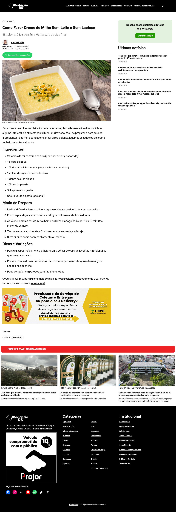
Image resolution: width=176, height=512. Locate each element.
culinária (7, 337)
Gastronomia (8, 21)
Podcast (94, 440)
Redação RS (17, 337)
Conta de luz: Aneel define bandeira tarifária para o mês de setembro (144, 80)
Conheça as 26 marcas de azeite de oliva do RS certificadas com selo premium (140, 69)
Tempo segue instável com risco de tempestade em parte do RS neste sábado (142, 57)
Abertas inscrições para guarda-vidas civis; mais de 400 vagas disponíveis (145, 104)
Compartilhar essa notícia (19, 55)
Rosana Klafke (17, 42)
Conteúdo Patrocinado (99, 468)
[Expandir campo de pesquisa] (162, 6)
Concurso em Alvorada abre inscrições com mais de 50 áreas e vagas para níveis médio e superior (144, 92)
